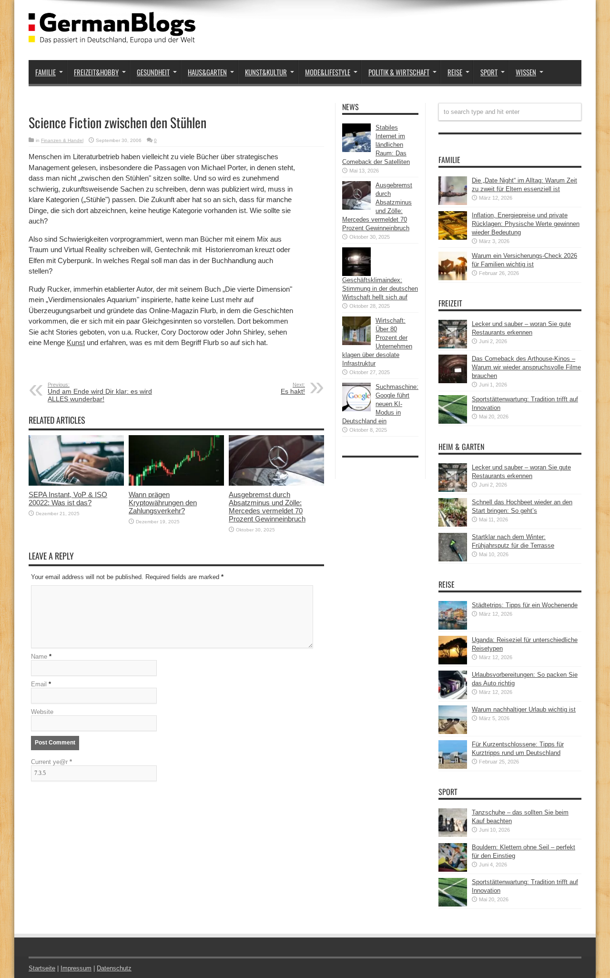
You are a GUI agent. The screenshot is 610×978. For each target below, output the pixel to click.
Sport (489, 72)
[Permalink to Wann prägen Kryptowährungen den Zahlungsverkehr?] (176, 483)
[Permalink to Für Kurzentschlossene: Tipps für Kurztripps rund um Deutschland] (452, 766)
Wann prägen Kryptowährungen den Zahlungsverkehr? (163, 502)
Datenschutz (114, 968)
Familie (45, 72)
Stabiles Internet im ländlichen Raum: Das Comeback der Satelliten (376, 144)
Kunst (76, 342)
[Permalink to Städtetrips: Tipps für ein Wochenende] (452, 627)
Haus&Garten (207, 72)
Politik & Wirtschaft (398, 72)
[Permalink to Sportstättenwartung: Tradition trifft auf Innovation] (452, 421)
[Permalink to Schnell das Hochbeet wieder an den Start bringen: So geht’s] (452, 524)
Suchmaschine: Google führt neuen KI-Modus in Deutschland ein (380, 404)
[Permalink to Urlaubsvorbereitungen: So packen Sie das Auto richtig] (452, 697)
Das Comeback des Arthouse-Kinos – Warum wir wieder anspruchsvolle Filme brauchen (526, 367)
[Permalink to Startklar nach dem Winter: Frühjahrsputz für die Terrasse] (452, 559)
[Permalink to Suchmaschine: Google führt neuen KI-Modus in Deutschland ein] (356, 409)
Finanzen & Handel (62, 140)
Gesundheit (153, 72)
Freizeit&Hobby (96, 72)
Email (39, 684)
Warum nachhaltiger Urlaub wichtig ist (524, 709)
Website (42, 711)
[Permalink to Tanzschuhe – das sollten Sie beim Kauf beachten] (452, 834)
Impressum (76, 968)
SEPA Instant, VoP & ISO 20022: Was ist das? (68, 498)
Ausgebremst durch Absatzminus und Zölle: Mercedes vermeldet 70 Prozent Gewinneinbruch (267, 506)
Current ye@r (51, 761)
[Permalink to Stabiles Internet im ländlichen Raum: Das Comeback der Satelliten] (356, 149)
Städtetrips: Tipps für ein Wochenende (525, 605)
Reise (454, 72)
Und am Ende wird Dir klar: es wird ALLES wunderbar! (100, 392)
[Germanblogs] (112, 36)
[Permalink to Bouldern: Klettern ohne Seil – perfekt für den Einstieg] (452, 869)
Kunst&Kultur (266, 72)
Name (39, 656)
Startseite (42, 968)
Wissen (526, 72)
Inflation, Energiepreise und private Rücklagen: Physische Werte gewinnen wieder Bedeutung (526, 224)
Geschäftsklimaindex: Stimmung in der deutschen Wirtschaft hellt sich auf (380, 288)
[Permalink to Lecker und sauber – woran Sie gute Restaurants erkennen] (452, 346)
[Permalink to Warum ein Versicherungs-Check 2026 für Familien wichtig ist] (452, 278)
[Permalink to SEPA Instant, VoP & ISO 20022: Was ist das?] (76, 483)
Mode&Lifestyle (327, 72)
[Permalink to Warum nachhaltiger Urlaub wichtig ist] (452, 731)
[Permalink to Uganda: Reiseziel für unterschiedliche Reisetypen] (452, 662)
